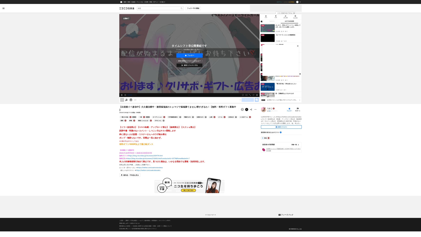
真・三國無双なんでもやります (285, 93)
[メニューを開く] (3, 8)
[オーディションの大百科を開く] (164, 117)
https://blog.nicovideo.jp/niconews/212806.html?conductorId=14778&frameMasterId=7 (158, 158)
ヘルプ (141, 220)
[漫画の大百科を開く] (125, 120)
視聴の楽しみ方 (123, 223)
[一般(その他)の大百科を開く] (130, 117)
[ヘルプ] (281, 132)
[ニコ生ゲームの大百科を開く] (250, 117)
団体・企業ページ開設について (162, 226)
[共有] (251, 109)
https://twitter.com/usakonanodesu (150, 167)
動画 (125, 2)
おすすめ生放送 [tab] (289, 21)
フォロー (190, 55)
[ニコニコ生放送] (126, 8)
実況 (151, 2)
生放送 (133, 2)
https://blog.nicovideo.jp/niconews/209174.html (145, 156)
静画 (129, 2)
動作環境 (147, 220)
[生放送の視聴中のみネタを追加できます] (122, 100)
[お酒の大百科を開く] (214, 117)
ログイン (279, 2)
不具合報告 (133, 220)
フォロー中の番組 (193, 8)
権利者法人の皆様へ (125, 226)
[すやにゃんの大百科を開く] (163, 120)
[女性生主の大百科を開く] (236, 117)
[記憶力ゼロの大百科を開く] (206, 117)
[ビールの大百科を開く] (224, 117)
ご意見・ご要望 (123, 220)
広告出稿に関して (124, 228)
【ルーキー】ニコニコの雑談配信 (285, 35)
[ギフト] (131, 100)
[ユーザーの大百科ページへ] (274, 108)
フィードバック (287, 215)
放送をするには (135, 223)
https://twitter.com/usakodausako (148, 170)
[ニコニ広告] (126, 100)
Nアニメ (155, 2)
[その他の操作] (255, 109)
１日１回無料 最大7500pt (285, 13)
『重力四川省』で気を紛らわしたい (286, 83)
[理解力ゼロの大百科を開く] (193, 117)
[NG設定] (261, 21)
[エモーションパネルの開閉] (257, 100)
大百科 (146, 2)
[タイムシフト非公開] (242, 109)
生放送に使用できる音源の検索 (142, 226)
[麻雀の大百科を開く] (134, 120)
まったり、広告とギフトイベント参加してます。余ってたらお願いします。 (288, 26)
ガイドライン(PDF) (164, 220)
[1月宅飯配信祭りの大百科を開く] (180, 117)
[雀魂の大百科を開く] (268, 138)
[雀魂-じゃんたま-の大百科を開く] (151, 120)
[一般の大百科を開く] (144, 117)
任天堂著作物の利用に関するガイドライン (144, 228)
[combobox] (160, 8)
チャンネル (140, 2)
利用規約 (154, 220)
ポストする (246, 109)
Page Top (210, 215)
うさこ (269, 108)
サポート (297, 111)
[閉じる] (294, 13)
